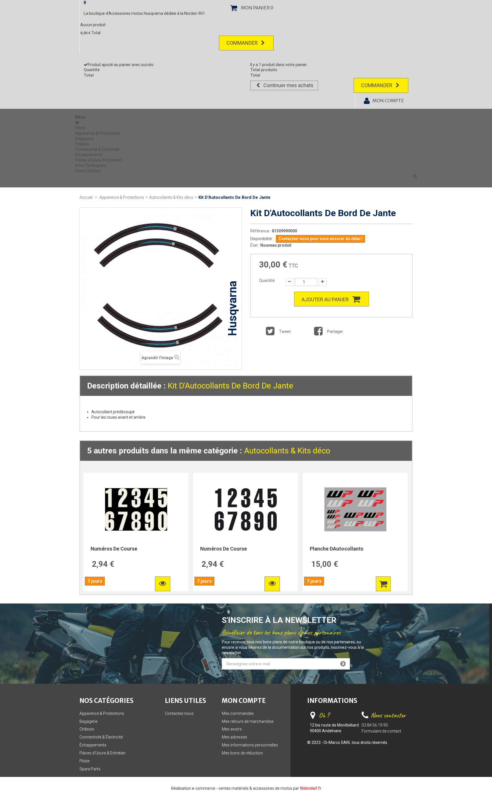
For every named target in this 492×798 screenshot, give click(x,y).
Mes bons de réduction (242, 753)
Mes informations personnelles (250, 745)
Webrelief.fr (310, 788)
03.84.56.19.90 (375, 725)
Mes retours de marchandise (247, 721)
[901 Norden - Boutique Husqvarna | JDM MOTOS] (77, 122)
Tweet (284, 331)
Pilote (80, 128)
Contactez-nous (179, 713)
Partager (334, 331)
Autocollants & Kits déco (287, 450)
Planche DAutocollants (336, 549)
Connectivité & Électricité (97, 149)
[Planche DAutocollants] (355, 509)
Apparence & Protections (97, 133)
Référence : (260, 231)
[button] (415, 176)
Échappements (88, 154)
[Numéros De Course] (136, 509)
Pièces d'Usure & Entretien (98, 160)
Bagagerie (84, 138)
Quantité (267, 280)
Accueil (86, 197)
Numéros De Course (114, 549)
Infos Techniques (90, 165)
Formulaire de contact (381, 731)
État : (254, 245)
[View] (162, 583)
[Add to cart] (383, 583)
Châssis (82, 144)
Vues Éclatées (88, 171)
